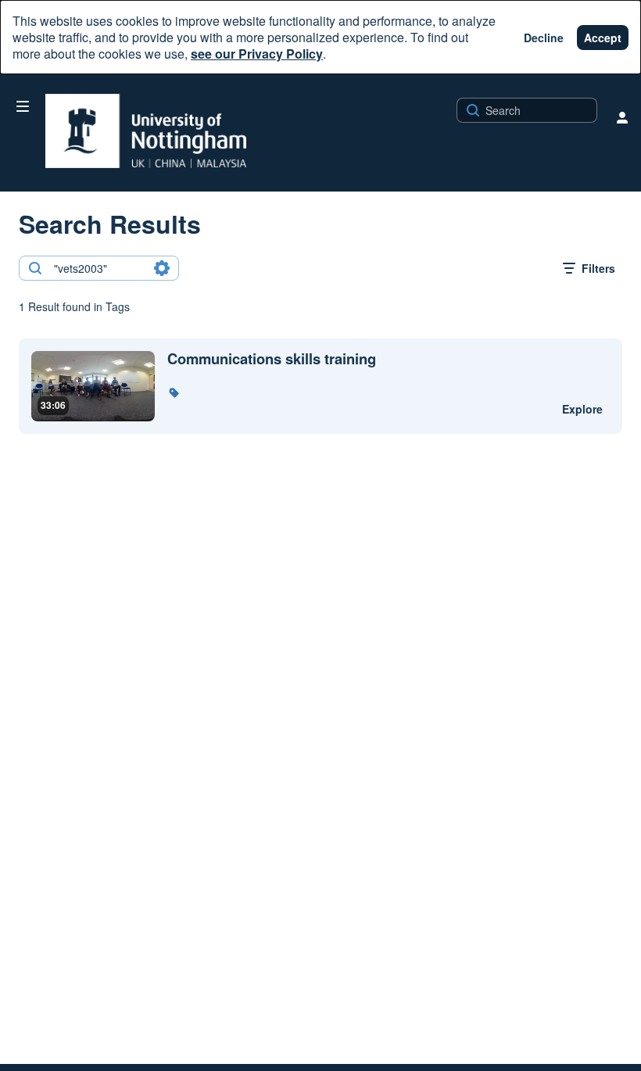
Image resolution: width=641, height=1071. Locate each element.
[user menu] (622, 117)
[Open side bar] (22, 106)
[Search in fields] (161, 268)
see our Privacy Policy (257, 54)
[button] (173, 392)
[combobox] (98, 268)
